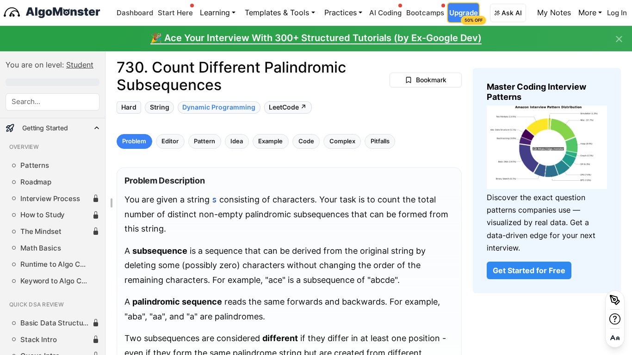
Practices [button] (340, 12)
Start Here (175, 12)
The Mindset (40, 231)
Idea (236, 140)
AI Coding (385, 12)
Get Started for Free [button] (529, 270)
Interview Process (50, 199)
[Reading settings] (615, 338)
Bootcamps (425, 12)
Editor (170, 140)
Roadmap (35, 182)
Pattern (204, 140)
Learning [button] (215, 12)
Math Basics (40, 248)
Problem (134, 140)
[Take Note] (615, 300)
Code (306, 140)
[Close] (619, 39)
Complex (342, 140)
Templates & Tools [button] (277, 12)
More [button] (587, 12)
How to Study (42, 215)
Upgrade (464, 15)
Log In (617, 12)
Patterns (34, 165)
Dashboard (135, 12)
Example (270, 140)
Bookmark (431, 80)
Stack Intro (38, 340)
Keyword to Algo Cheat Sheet (56, 281)
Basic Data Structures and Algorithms (56, 323)
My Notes (554, 12)
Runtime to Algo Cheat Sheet (56, 264)
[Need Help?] (615, 319)
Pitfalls (379, 140)
